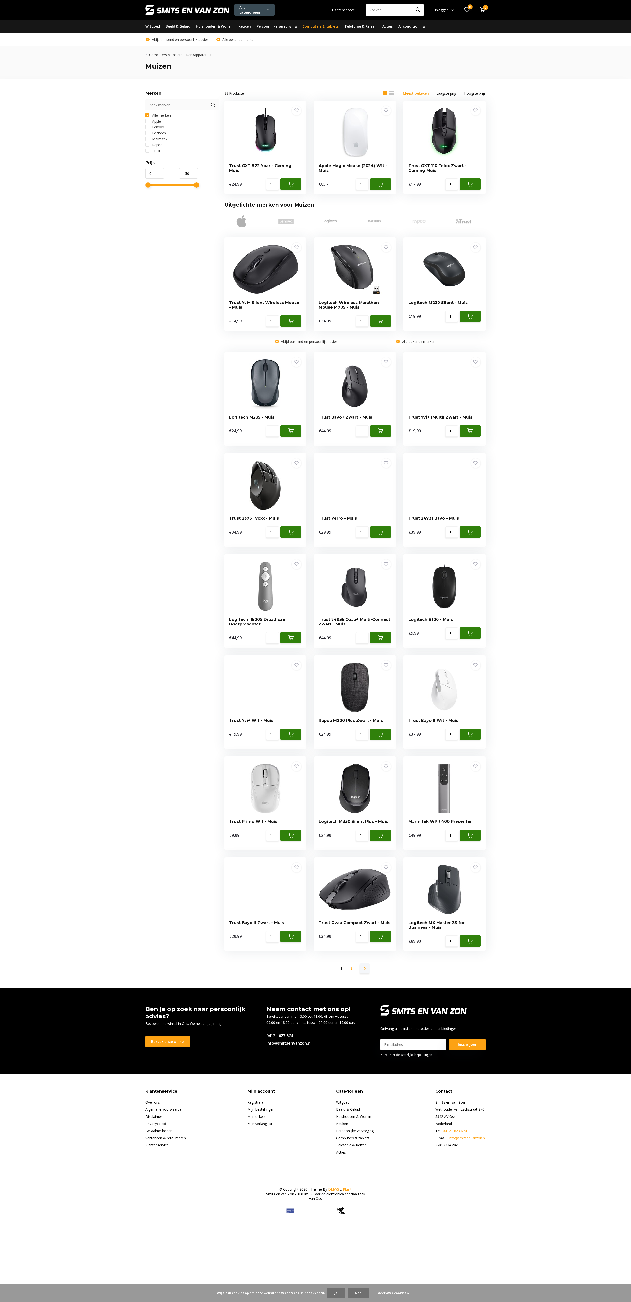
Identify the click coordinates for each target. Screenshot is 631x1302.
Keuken (244, 26)
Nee (358, 1293)
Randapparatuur (199, 55)
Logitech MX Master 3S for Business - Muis (436, 925)
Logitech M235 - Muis (251, 417)
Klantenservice (343, 10)
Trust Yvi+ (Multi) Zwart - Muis (440, 417)
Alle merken (161, 115)
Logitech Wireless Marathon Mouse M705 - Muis (349, 305)
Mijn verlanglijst (259, 1123)
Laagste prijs (446, 93)
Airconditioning (411, 26)
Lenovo (157, 127)
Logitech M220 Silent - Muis (438, 302)
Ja (336, 1293)
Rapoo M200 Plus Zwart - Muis (351, 720)
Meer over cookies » (393, 1293)
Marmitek (159, 139)
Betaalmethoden (158, 1130)
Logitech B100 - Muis (430, 619)
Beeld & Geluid (178, 26)
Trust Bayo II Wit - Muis (433, 720)
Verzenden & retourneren (165, 1138)
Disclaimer (153, 1116)
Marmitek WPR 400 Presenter (440, 821)
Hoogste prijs (475, 93)
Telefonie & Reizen (360, 26)
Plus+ (347, 1189)
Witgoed (152, 26)
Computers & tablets (320, 26)
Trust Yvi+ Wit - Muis (251, 720)
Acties (387, 26)
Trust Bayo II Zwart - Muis (256, 922)
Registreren (256, 1102)
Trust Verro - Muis (338, 518)
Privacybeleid (155, 1123)
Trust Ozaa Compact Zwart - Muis (354, 922)
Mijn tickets (256, 1116)
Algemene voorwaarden (164, 1109)
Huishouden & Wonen (214, 26)
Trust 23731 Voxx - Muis (254, 518)
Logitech (158, 133)
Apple (156, 121)
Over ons (152, 1102)
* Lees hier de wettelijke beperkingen (406, 1055)
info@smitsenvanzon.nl (288, 1043)
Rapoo (157, 145)
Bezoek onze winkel (168, 1041)
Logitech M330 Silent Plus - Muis (353, 821)
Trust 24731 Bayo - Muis (433, 518)
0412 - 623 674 (279, 1035)
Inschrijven (467, 1044)
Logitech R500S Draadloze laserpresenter (257, 621)
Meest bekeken (416, 93)
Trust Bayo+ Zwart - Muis (345, 417)
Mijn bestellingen (260, 1109)
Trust (155, 150)
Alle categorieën (249, 10)
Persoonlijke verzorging (277, 26)
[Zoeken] (418, 10)
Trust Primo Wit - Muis (253, 821)
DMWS (333, 1189)
